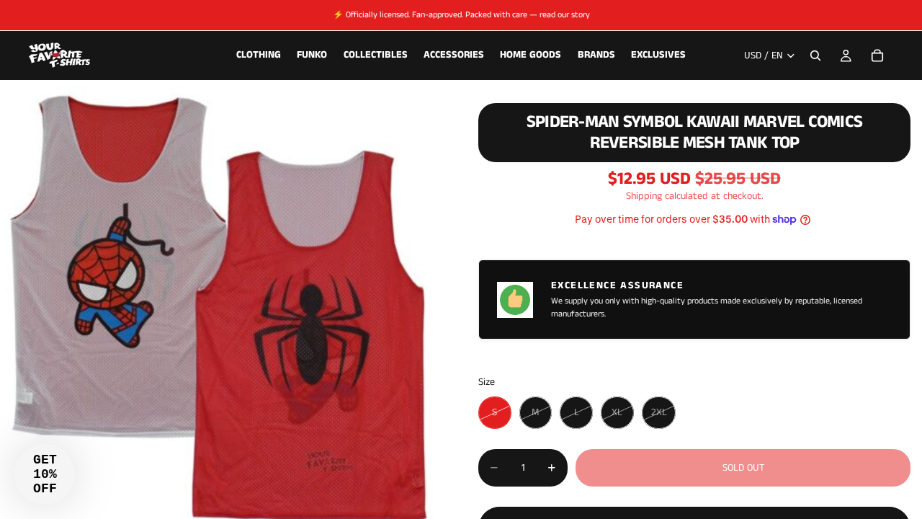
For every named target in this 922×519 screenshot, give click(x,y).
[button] (44, 474)
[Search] (815, 55)
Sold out (743, 468)
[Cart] (877, 55)
